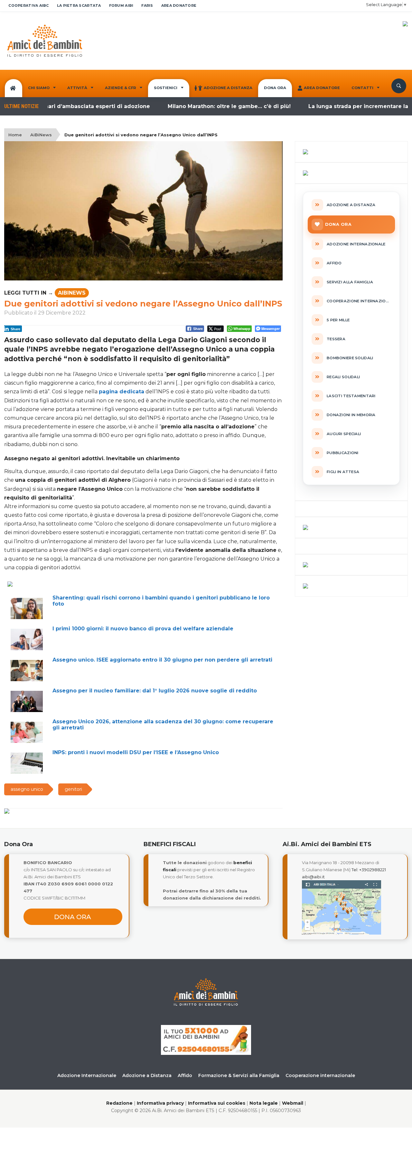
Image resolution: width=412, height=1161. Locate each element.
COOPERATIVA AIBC (28, 5)
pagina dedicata (121, 392)
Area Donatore (322, 88)
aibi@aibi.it (313, 876)
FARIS (147, 5)
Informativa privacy (160, 1103)
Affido (185, 1075)
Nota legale (263, 1103)
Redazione (119, 1103)
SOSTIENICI (165, 88)
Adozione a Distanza (228, 88)
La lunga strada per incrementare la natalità (348, 106)
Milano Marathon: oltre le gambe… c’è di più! (207, 106)
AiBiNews (41, 134)
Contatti (362, 88)
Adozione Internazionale (86, 1075)
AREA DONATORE (179, 5)
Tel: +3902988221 (368, 869)
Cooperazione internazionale (320, 1075)
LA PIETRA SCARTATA (79, 5)
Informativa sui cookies (216, 1103)
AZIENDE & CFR (120, 88)
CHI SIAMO (39, 88)
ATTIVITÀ (77, 88)
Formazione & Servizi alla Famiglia (238, 1075)
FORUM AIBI (121, 5)
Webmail (292, 1103)
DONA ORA (275, 88)
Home (15, 134)
